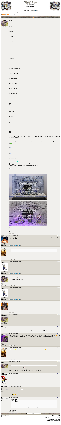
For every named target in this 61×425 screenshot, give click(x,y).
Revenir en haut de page (4, 245)
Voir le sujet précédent (51, 16)
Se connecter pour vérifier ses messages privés (29, 10)
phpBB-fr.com (32, 423)
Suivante (59, 415)
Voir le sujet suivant (57, 16)
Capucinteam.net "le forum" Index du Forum (15, 14)
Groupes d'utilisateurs (32, 9)
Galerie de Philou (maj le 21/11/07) (9, 12)
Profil (37, 9)
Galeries (23, 14)
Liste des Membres (26, 9)
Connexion (37, 10)
